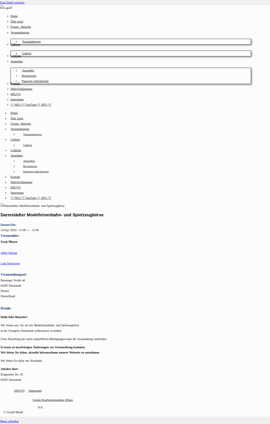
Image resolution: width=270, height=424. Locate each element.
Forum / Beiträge (21, 123)
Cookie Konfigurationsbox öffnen (52, 400)
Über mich (17, 118)
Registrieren (30, 166)
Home (14, 113)
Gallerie (15, 139)
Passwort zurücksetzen (36, 171)
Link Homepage (10, 263)
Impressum (17, 192)
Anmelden (17, 155)
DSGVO (16, 187)
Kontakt (15, 177)
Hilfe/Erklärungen (21, 182)
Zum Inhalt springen (12, 2)
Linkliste (16, 150)
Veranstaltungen (20, 129)
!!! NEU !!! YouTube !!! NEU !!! (31, 198)
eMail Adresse (9, 253)
